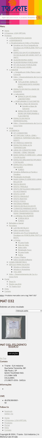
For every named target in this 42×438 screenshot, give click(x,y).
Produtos (8, 36)
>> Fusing (16, 240)
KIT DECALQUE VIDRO (22, 67)
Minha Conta (6, 22)
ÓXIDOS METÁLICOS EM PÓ (24, 206)
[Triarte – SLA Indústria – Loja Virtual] (14, 12)
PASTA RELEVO (19, 184)
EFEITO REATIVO (20, 199)
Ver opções (13, 354)
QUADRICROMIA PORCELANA (25, 62)
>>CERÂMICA (14, 131)
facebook (8, 411)
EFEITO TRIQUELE (20, 187)
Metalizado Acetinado (21, 177)
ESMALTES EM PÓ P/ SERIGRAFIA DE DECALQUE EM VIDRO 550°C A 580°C (27, 55)
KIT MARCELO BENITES (22, 143)
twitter (7, 414)
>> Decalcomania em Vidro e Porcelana (24, 43)
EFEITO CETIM (19, 194)
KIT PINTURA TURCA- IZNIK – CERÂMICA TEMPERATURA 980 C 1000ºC (27, 137)
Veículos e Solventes (21, 267)
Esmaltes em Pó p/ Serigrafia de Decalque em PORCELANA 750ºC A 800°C (27, 47)
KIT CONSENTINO (20, 133)
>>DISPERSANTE (15, 40)
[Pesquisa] (39, 17)
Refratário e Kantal (16, 223)
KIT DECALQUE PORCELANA (24, 65)
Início (2, 295)
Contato (7, 291)
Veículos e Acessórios (21, 269)
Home (6, 31)
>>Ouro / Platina (19, 257)
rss (12, 414)
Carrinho (7, 14)
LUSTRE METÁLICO (21, 228)
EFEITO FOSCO (19, 201)
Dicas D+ (12, 282)
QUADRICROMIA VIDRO (23, 60)
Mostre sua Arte (15, 284)
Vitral (11, 128)
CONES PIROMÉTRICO (18, 262)
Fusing (20, 255)
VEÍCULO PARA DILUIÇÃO (19, 265)
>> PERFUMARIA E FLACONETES (26, 101)
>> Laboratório (18, 94)
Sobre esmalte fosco (21, 230)
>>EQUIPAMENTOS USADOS (20, 38)
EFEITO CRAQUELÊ (21, 196)
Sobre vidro (22, 247)
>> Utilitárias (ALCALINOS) (23, 216)
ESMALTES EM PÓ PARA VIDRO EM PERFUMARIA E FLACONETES (28, 113)
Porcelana (13, 226)
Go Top (3, 358)
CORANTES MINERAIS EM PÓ (25, 208)
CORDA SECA (23, 218)
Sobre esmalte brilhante (22, 260)
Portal (6, 279)
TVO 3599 (17, 272)
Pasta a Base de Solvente (28, 104)
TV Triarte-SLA (15, 286)
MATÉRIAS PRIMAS (21, 204)
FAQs (6, 289)
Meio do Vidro (23, 245)
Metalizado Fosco (24, 250)
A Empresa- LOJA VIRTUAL (15, 33)
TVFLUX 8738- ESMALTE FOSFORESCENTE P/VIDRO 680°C (29, 84)
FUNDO (21, 170)
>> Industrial (13, 70)
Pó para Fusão (23, 243)
